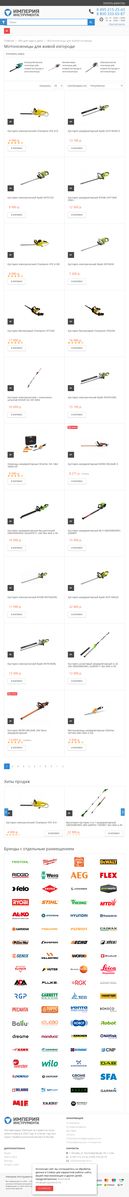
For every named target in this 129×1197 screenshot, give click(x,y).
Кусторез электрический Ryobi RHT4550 (91, 264)
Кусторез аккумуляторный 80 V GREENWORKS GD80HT (94, 532)
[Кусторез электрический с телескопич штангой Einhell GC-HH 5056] (34, 377)
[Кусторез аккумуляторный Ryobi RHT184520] (95, 577)
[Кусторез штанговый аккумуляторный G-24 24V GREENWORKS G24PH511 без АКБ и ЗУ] (95, 644)
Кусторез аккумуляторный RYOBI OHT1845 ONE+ (92, 199)
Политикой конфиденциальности (53, 1180)
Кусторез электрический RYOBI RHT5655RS (32, 597)
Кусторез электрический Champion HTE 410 (33, 131)
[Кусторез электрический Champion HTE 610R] (34, 244)
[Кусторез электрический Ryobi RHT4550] (95, 244)
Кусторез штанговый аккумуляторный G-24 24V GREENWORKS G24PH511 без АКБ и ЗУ (93, 665)
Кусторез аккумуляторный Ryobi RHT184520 (93, 597)
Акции (7, 1153)
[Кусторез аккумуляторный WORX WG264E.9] (95, 444)
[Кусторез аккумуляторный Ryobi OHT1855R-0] (95, 111)
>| (63, 766)
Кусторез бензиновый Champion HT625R (91, 330)
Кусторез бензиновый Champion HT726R (31, 330)
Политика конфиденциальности (83, 1138)
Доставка (71, 1130)
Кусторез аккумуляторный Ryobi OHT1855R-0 (94, 131)
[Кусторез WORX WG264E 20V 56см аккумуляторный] (34, 710)
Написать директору (114, 2)
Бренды (8, 1160)
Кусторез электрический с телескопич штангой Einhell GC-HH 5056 (30, 398)
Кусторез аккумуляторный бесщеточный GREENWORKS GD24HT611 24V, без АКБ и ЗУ (33, 532)
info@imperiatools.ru (81, 1160)
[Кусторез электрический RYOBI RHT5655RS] (34, 577)
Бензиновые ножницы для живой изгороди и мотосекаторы (71, 67)
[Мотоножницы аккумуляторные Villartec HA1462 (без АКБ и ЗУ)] (95, 710)
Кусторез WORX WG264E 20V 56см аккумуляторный (27, 731)
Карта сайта (10, 1156)
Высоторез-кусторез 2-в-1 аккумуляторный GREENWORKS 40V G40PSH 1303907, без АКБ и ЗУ (94, 824)
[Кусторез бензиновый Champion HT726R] (34, 311)
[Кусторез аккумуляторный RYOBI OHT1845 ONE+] (95, 177)
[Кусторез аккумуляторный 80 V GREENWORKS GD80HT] (95, 510)
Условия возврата (76, 1126)
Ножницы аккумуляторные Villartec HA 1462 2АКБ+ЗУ (33, 465)
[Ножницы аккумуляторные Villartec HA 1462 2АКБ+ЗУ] (34, 444)
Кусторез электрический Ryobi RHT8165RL (92, 397)
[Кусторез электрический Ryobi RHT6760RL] (34, 644)
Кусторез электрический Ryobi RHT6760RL (32, 663)
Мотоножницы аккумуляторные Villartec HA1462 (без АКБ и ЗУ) (91, 731)
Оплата (70, 1134)
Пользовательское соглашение (83, 1142)
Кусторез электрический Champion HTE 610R (34, 264)
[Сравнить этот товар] (11, 122)
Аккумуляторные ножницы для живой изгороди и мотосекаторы (34, 67)
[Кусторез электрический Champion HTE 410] (34, 111)
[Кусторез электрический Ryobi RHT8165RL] (95, 377)
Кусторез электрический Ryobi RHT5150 (31, 197)
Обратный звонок (117, 24)
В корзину (16, 148)
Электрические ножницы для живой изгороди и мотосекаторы (109, 67)
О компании (72, 1123)
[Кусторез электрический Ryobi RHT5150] (34, 177)
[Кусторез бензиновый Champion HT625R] (95, 311)
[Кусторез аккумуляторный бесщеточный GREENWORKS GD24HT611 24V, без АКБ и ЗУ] (34, 510)
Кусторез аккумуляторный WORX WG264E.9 (93, 464)
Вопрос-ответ (11, 1164)
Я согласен (44, 1188)
